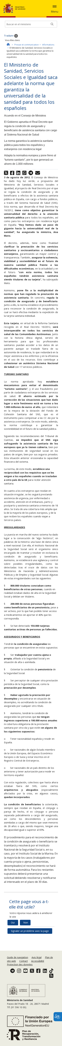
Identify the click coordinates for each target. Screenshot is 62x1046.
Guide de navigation (17, 957)
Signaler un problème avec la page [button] (30, 930)
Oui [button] (13, 922)
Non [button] (25, 922)
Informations (48, 44)
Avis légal (36, 957)
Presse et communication (26, 44)
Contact (23, 961)
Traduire (9, 35)
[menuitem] (18, 957)
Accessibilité (37, 961)
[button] (54, 6)
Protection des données (20, 964)
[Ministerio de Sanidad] (15, 8)
